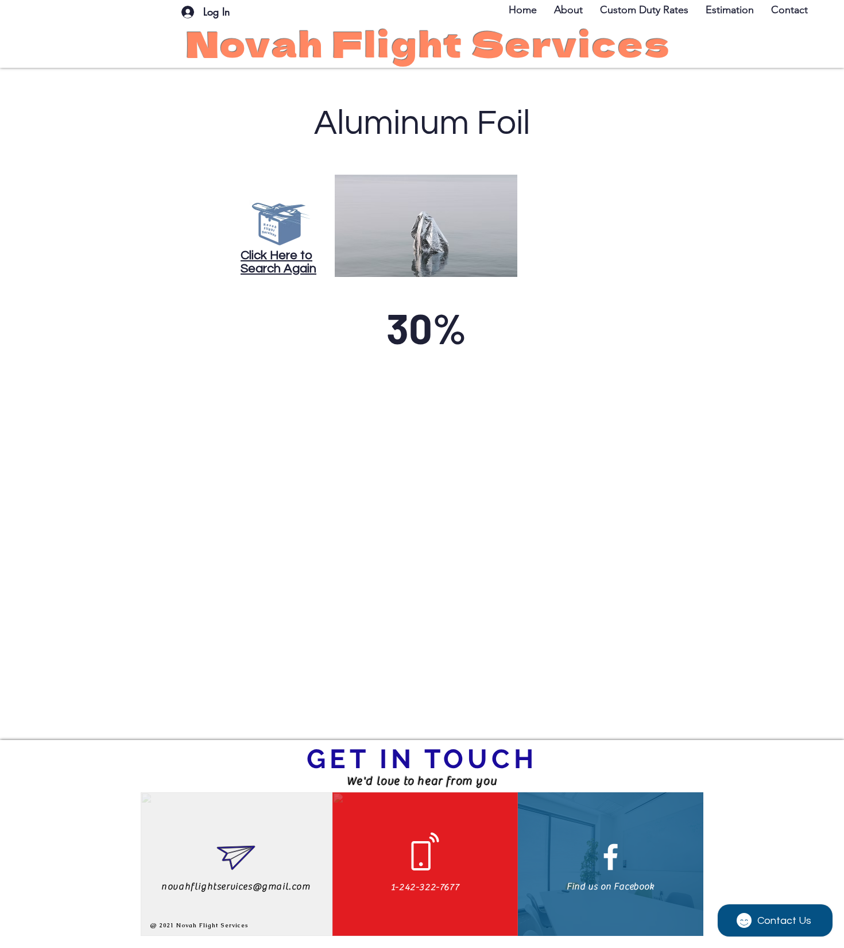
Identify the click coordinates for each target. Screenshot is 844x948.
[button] (789, 10)
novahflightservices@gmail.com (235, 886)
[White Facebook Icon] (610, 856)
